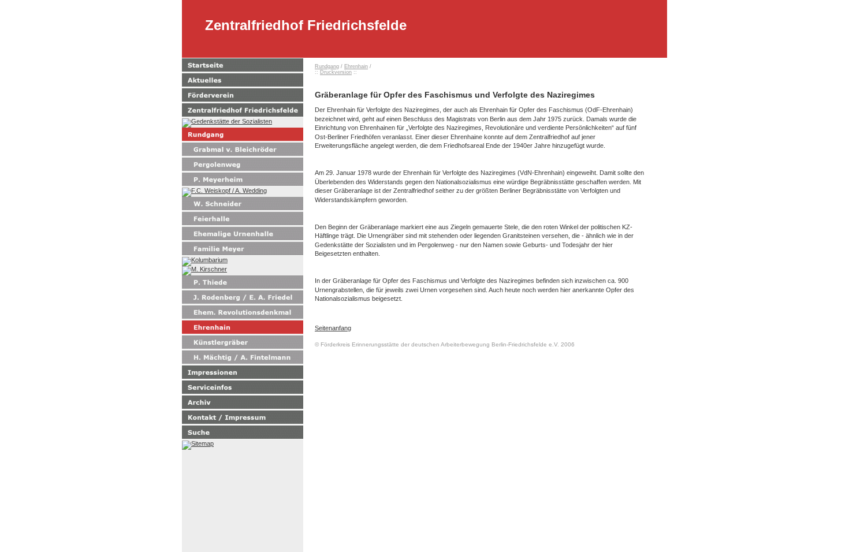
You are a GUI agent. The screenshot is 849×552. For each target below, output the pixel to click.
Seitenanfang (333, 328)
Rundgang (327, 66)
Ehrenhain (356, 66)
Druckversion (336, 72)
